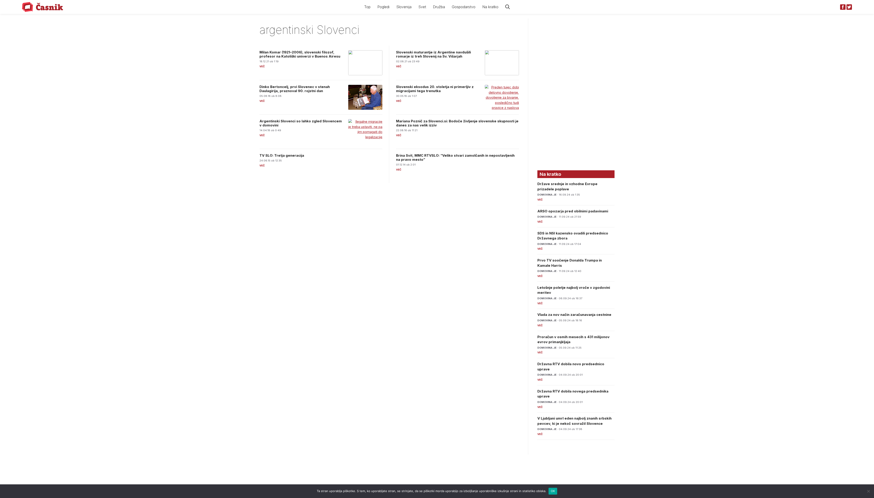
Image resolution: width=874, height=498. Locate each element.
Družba (439, 7)
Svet (422, 7)
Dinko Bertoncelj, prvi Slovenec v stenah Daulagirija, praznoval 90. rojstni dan (294, 89)
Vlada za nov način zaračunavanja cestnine (574, 314)
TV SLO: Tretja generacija (281, 155)
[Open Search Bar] (507, 6)
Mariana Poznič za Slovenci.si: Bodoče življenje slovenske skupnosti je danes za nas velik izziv (457, 123)
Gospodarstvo (463, 7)
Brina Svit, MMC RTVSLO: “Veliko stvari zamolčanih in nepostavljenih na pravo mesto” (455, 157)
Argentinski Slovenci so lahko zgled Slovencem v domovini (300, 123)
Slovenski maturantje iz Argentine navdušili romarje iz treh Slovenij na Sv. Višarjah (433, 54)
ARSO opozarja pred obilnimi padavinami (572, 211)
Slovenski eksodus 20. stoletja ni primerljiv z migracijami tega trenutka (435, 89)
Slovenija (404, 7)
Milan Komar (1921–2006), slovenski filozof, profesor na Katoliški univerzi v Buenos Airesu (299, 54)
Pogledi (383, 7)
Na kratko (490, 7)
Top (367, 7)
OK (553, 491)
